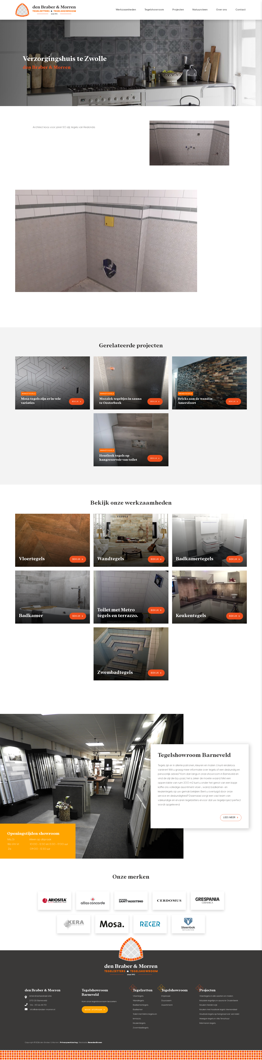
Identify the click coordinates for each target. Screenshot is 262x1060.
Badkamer (138, 1009)
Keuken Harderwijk (208, 1005)
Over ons (221, 9)
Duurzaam (166, 1000)
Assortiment (167, 1005)
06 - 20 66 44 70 (38, 1005)
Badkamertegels (140, 1005)
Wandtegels (138, 1000)
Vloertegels (138, 996)
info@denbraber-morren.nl (42, 1009)
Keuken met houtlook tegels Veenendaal (218, 1009)
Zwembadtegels (140, 1027)
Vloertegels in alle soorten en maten (216, 996)
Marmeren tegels (207, 1023)
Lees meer (229, 817)
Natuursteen (200, 9)
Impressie (165, 996)
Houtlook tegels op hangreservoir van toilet (219, 1014)
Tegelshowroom (154, 9)
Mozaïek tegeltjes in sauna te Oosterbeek (218, 1000)
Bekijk (75, 401)
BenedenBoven (95, 1042)
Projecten (178, 9)
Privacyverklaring (69, 1042)
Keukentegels (139, 1023)
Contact (240, 9)
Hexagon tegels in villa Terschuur (214, 1018)
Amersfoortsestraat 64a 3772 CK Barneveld (40, 998)
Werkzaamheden (126, 9)
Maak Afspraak (93, 1009)
